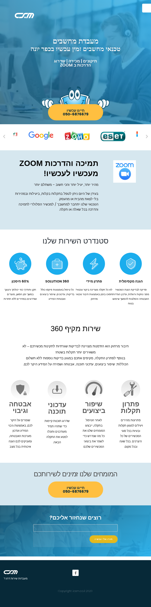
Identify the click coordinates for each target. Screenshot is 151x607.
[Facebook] (75, 573)
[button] (75, 112)
